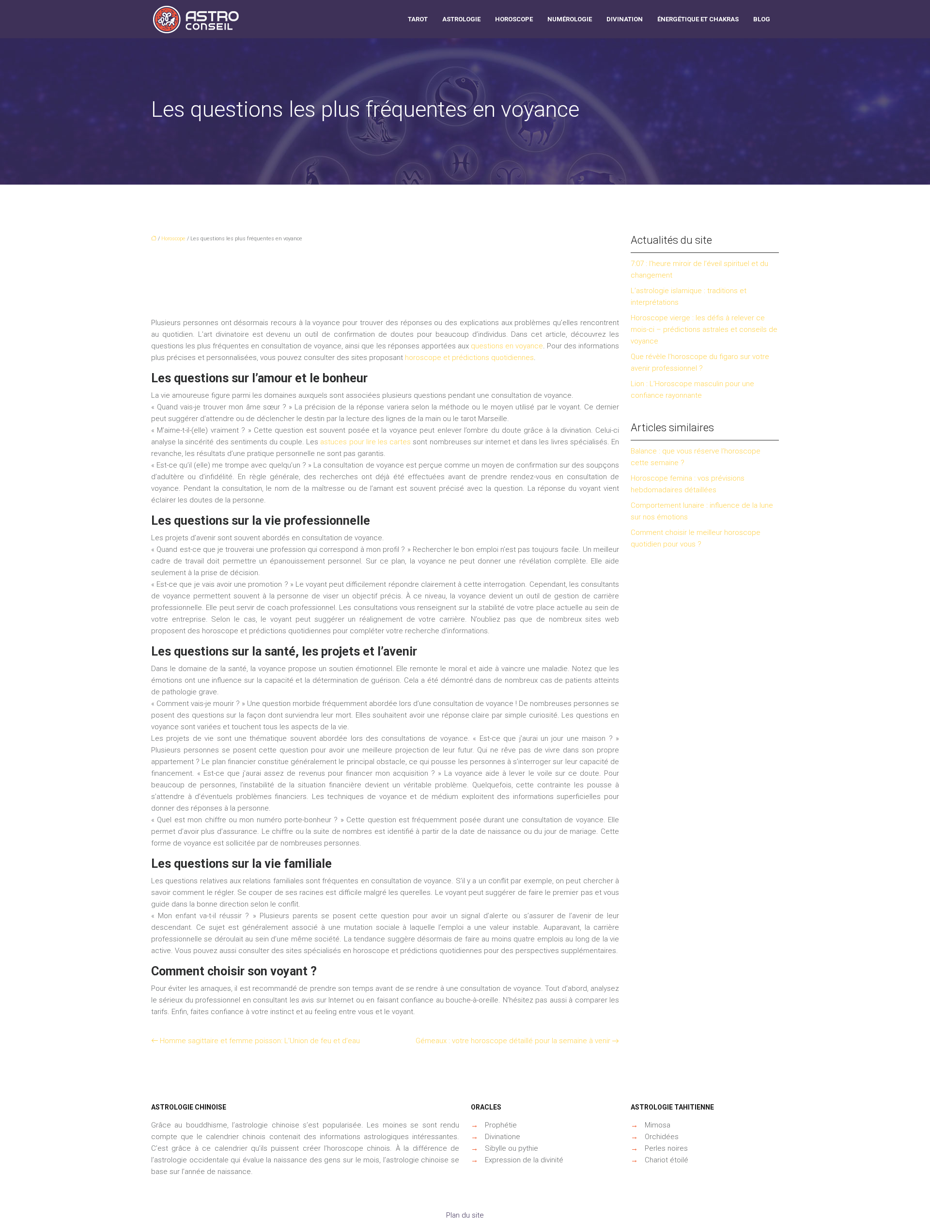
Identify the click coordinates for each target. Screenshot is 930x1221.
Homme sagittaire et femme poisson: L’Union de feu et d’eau (260, 1040)
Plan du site (465, 1215)
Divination (624, 19)
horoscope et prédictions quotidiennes (469, 357)
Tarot (418, 19)
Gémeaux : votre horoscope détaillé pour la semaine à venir (513, 1040)
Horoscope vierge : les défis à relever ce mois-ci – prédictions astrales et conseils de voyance (704, 329)
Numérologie (569, 19)
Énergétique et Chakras (698, 19)
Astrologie (461, 19)
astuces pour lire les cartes (365, 442)
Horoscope (514, 19)
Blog (761, 19)
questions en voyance (507, 346)
